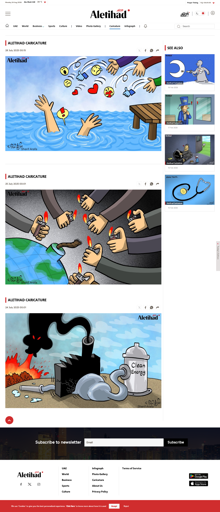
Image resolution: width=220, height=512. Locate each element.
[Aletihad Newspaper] (110, 13)
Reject (126, 506)
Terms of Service (131, 468)
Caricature (115, 26)
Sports (51, 26)
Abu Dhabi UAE (33, 1)
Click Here (70, 506)
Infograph (129, 26)
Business (37, 26)
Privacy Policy (100, 491)
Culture (63, 26)
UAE (15, 26)
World (25, 26)
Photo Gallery (93, 26)
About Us (97, 485)
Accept (114, 506)
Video (79, 26)
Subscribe (176, 442)
